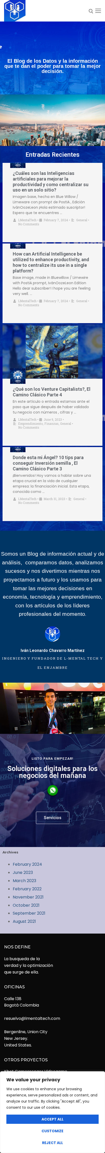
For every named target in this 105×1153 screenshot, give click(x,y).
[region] (52, 1112)
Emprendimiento (30, 423)
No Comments (28, 224)
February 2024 (27, 864)
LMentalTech (27, 220)
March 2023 (24, 881)
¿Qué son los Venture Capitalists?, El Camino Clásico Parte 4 (51, 391)
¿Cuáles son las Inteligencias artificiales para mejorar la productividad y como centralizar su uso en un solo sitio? (50, 182)
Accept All (52, 1119)
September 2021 (29, 913)
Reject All (52, 1142)
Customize (52, 1131)
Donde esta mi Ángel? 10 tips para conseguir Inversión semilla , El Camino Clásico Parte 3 (48, 463)
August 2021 (24, 921)
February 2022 (27, 889)
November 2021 (28, 897)
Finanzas (51, 423)
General (81, 220)
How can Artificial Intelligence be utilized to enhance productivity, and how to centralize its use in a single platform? (51, 262)
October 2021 (26, 905)
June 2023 (23, 872)
